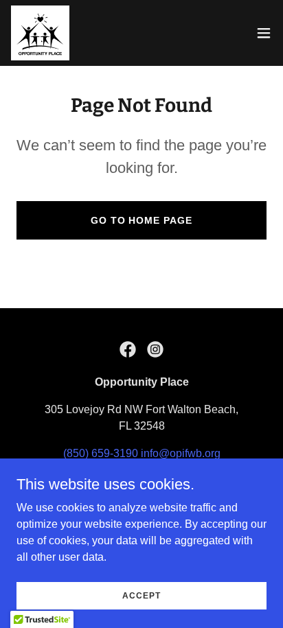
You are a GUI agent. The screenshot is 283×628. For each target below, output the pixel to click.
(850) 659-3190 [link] (100, 453)
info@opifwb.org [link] (180, 453)
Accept (141, 595)
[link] (40, 32)
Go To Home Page (142, 220)
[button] (264, 33)
